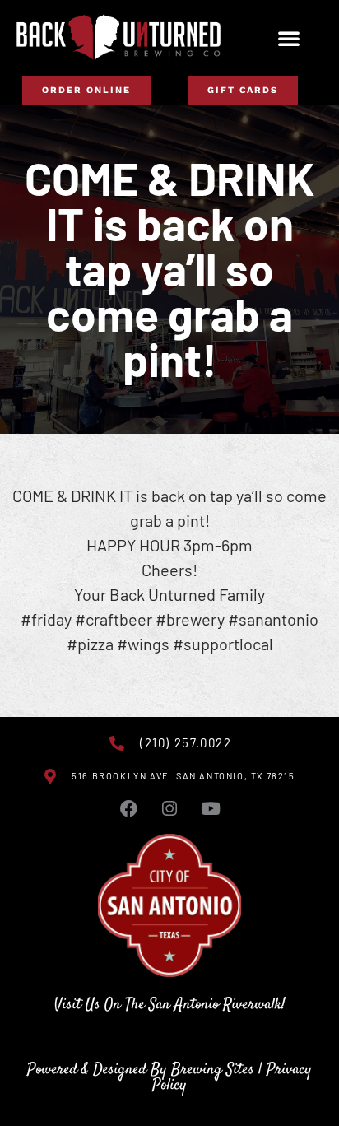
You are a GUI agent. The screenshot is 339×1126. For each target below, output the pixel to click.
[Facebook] (128, 809)
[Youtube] (210, 809)
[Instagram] (169, 809)
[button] (289, 38)
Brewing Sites (212, 1070)
